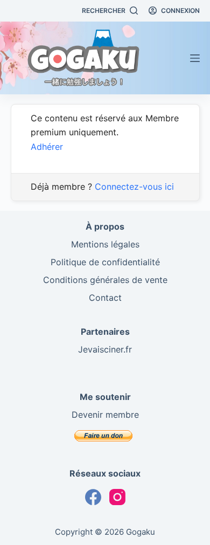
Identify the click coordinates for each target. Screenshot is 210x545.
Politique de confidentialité (105, 262)
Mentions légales (105, 244)
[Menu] (195, 58)
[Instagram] (117, 497)
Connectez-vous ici (134, 186)
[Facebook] (93, 497)
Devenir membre (105, 414)
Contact (105, 297)
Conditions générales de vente (105, 279)
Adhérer (47, 146)
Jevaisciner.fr (105, 349)
